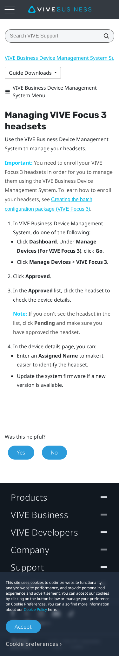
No (54, 452)
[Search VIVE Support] (104, 36)
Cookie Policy (35, 609)
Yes (21, 452)
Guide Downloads (31, 72)
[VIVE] (59, 9)
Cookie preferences (32, 643)
